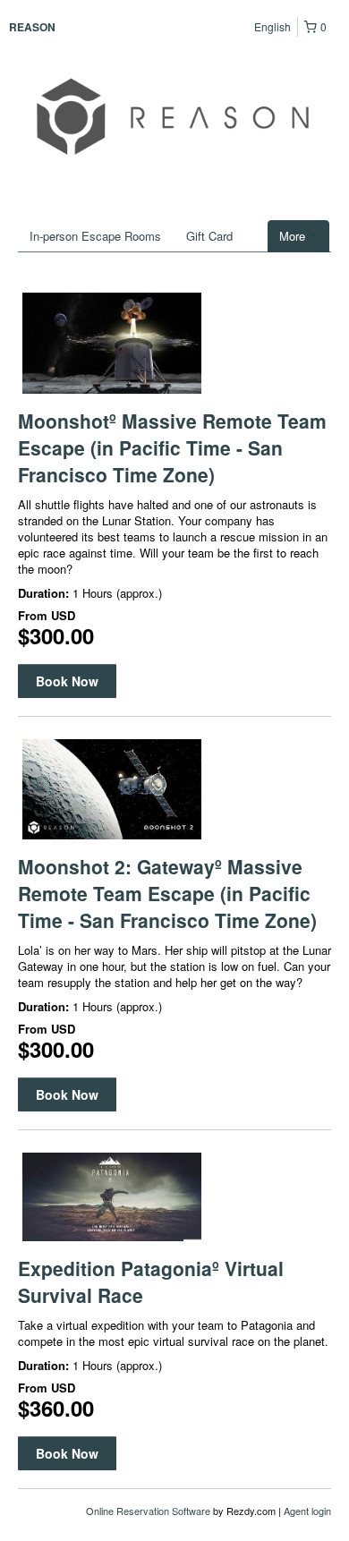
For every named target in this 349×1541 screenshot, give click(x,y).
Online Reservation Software (148, 1510)
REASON (32, 27)
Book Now (67, 681)
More (294, 235)
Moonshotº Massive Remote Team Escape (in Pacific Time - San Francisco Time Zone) (172, 447)
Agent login (307, 1510)
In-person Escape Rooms (95, 235)
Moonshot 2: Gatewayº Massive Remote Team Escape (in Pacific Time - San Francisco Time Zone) (167, 893)
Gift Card (209, 235)
